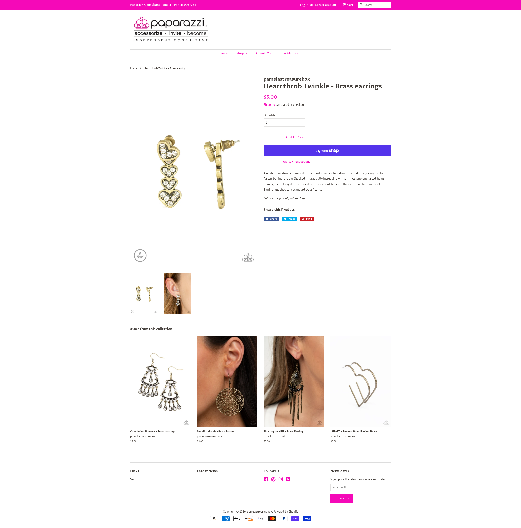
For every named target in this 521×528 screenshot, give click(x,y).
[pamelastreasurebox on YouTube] (288, 480)
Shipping (269, 105)
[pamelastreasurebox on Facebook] (266, 480)
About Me (264, 53)
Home (223, 53)
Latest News (207, 471)
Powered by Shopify (285, 511)
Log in (304, 5)
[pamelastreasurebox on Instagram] (280, 480)
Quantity (269, 115)
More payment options (295, 161)
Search (134, 479)
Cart (350, 5)
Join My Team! (291, 53)
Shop (240, 53)
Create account (325, 5)
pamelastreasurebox (259, 511)
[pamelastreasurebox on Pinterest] (273, 480)
